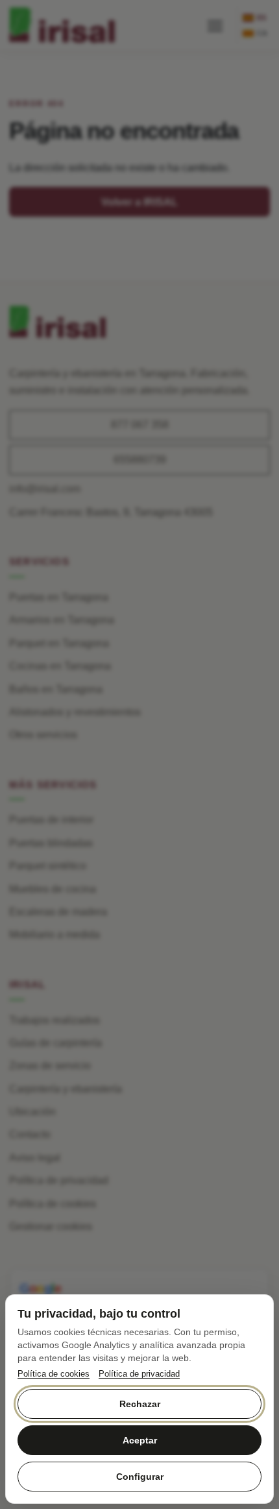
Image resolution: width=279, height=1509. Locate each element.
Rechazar (139, 1404)
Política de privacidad (139, 1374)
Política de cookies (54, 1374)
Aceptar (140, 1440)
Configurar (140, 1476)
